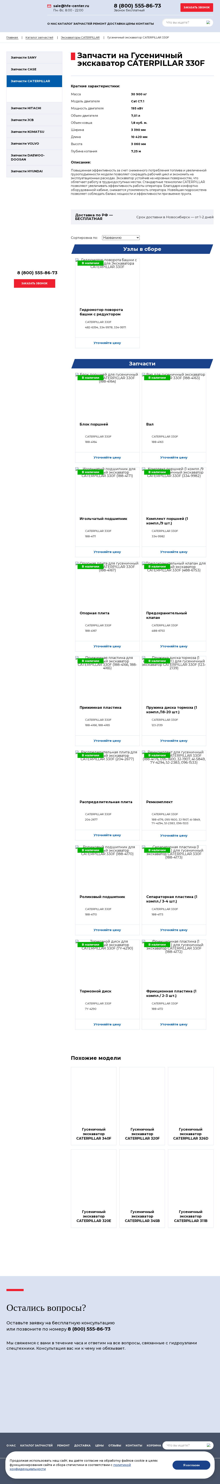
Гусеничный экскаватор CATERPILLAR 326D (190, 1133)
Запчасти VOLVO (25, 143)
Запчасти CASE (23, 69)
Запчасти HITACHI (26, 108)
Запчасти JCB (22, 120)
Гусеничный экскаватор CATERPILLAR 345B (142, 1216)
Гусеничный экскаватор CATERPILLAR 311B (191, 1216)
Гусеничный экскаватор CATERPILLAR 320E (93, 1216)
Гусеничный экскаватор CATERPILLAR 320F (142, 1133)
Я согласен (191, 1465)
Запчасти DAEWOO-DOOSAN (28, 157)
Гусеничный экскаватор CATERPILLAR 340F (93, 1133)
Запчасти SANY (24, 57)
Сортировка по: (84, 237)
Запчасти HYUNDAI (27, 171)
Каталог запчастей (75, 23)
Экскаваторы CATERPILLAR (80, 37)
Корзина (154, 1445)
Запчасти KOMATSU (27, 132)
